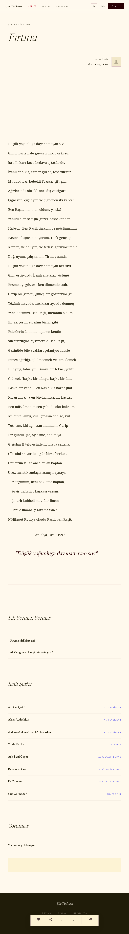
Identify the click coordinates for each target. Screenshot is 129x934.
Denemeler (62, 6)
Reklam (62, 913)
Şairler (46, 6)
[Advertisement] (64, 103)
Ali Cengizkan (98, 64)
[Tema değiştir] (94, 6)
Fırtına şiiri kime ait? (22, 641)
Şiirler (32, 6)
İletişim (46, 913)
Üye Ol (116, 6)
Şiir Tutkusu (13, 6)
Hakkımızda (80, 913)
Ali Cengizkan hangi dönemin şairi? (32, 652)
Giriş (102, 6)
